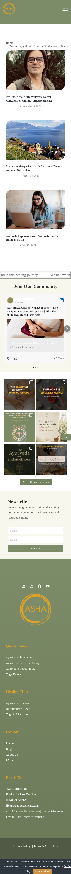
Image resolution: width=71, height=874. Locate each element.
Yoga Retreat (14, 674)
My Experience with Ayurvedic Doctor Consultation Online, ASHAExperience (29, 98)
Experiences (12, 106)
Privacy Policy (22, 846)
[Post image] (35, 70)
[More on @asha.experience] (51, 394)
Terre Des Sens (28, 794)
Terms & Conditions (46, 846)
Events (10, 743)
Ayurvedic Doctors (17, 703)
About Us (12, 754)
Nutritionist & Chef (18, 708)
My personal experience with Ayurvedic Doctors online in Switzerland (34, 168)
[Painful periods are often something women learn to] (51, 459)
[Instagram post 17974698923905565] (51, 427)
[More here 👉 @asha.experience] (19, 459)
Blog (9, 749)
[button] (4, 328)
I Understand (43, 871)
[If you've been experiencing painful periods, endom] (19, 394)
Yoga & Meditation (17, 714)
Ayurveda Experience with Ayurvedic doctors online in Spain (32, 238)
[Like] (9, 358)
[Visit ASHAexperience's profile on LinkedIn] (10, 300)
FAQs (9, 760)
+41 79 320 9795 (18, 800)
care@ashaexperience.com (24, 805)
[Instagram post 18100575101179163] (19, 427)
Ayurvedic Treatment (19, 657)
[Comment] (14, 358)
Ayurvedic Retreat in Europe (23, 663)
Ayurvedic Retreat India (20, 668)
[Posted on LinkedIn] (61, 300)
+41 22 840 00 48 (16, 789)
